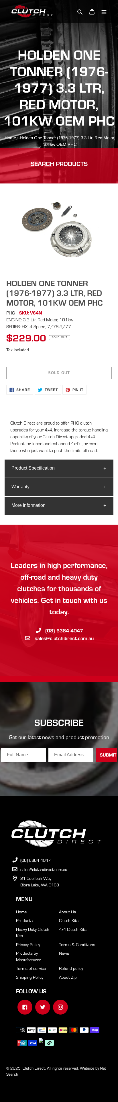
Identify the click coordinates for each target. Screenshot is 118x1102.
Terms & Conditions (77, 944)
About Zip (68, 977)
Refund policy (71, 968)
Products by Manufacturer (28, 956)
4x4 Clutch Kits (72, 929)
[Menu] (104, 11)
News (64, 953)
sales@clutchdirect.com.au (64, 638)
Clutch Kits (68, 920)
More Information (28, 505)
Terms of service (31, 968)
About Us (67, 912)
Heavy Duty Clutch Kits (32, 932)
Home (10, 137)
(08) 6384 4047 (64, 630)
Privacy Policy (28, 944)
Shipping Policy (29, 977)
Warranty (20, 486)
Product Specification (33, 468)
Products (24, 920)
